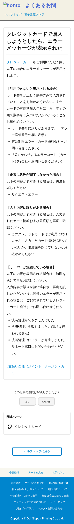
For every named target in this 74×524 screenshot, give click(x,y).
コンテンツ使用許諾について (30, 502)
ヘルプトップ (13, 14)
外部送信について (57, 489)
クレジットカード (20, 62)
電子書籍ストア (34, 14)
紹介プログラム (25, 508)
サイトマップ (57, 502)
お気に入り (58, 472)
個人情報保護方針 (58, 482)
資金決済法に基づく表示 (55, 495)
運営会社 (16, 482)
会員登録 (14, 472)
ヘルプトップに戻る (37, 451)
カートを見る (35, 472)
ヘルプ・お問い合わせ (50, 508)
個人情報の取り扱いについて (28, 489)
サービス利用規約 (34, 482)
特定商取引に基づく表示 (23, 495)
